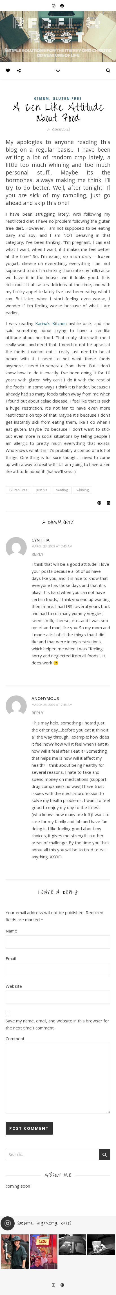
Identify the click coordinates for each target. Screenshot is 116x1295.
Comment (15, 1038)
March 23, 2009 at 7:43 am (52, 704)
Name (11, 931)
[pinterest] (62, 5)
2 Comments (58, 129)
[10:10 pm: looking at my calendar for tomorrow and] (72, 1244)
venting (62, 490)
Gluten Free (67, 98)
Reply (37, 554)
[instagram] (54, 5)
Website (14, 986)
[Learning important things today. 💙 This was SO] (43, 1251)
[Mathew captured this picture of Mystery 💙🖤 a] (15, 1251)
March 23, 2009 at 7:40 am (52, 546)
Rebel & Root (58, 30)
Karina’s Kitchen (51, 323)
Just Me (42, 490)
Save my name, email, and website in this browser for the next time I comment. (57, 1024)
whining (83, 490)
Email (11, 958)
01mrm (41, 98)
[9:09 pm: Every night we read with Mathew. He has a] (101, 1244)
